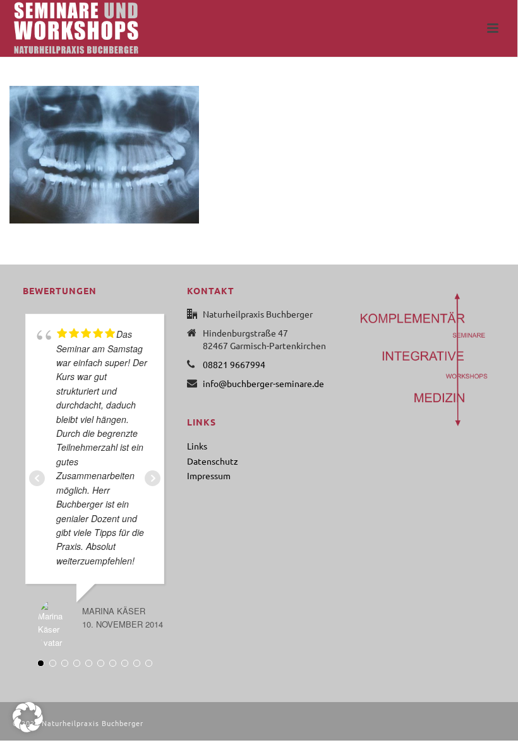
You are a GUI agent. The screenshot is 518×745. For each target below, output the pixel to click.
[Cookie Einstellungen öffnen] (28, 728)
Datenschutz (212, 461)
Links (197, 445)
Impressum (209, 475)
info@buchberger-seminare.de (263, 383)
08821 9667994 (234, 364)
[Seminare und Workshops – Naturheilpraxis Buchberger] (63, 28)
